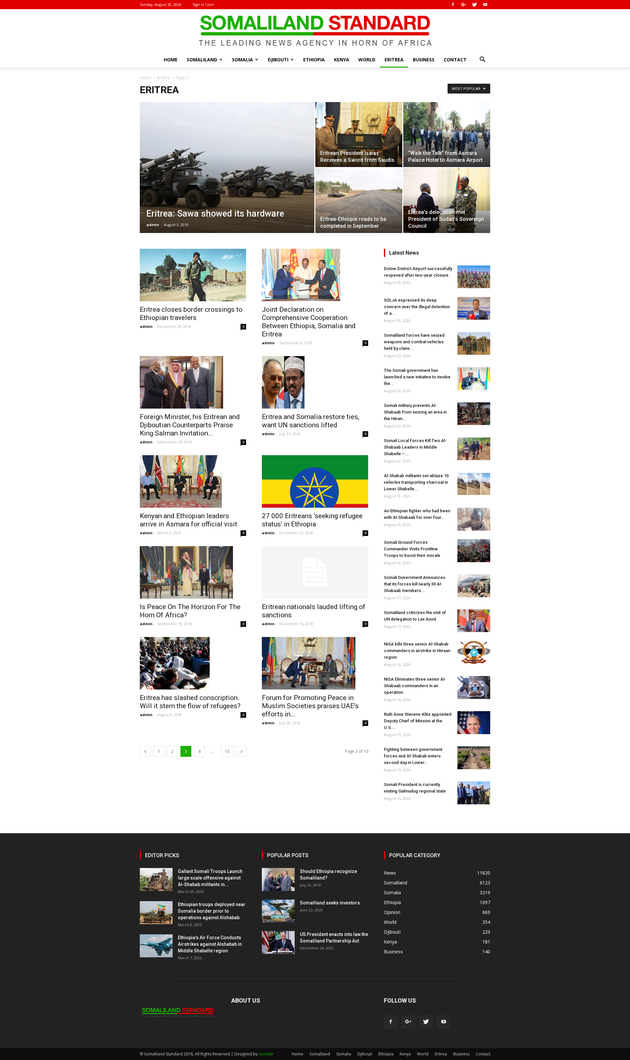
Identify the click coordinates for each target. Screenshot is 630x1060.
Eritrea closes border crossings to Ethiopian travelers (191, 314)
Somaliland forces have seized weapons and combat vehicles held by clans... (414, 342)
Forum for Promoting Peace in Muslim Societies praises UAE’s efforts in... (310, 706)
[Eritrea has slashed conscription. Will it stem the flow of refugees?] (193, 663)
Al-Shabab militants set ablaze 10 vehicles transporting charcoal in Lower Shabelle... (416, 482)
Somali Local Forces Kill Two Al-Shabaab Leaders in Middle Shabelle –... (415, 447)
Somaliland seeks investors (330, 902)
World (366, 59)
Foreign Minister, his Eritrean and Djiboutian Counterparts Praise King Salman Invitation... (190, 425)
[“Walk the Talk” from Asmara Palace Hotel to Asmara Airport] (446, 134)
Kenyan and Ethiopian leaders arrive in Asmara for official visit (188, 520)
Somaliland (202, 59)
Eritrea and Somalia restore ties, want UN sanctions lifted (310, 421)
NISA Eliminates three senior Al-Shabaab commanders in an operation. (415, 686)
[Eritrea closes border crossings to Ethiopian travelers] (193, 275)
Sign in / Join (203, 4)
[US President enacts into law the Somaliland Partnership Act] (278, 942)
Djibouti (278, 59)
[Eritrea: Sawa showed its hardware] (227, 178)
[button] (482, 60)
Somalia (242, 59)
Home (171, 59)
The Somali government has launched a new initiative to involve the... (417, 377)
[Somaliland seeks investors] (278, 911)
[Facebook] (453, 4)
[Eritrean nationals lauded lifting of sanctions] (315, 572)
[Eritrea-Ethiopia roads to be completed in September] (358, 200)
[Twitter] (474, 4)
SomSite (266, 1054)
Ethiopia (314, 59)
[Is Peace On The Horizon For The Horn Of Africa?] (193, 572)
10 (227, 751)
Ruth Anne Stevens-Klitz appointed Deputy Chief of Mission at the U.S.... (418, 721)
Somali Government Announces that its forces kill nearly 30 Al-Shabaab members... (414, 584)
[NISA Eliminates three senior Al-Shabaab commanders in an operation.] (473, 687)
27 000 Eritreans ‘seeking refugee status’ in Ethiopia (312, 520)
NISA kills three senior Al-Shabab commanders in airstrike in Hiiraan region (417, 651)
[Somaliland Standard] (315, 31)
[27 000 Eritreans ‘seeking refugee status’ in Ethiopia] (315, 481)
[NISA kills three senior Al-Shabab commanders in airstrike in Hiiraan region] (473, 652)
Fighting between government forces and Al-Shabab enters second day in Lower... (413, 756)
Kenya (341, 59)
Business (423, 59)
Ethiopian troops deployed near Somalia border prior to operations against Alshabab (211, 911)
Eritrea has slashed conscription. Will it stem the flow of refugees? (190, 702)
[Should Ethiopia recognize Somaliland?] (278, 879)
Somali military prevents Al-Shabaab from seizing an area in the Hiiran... (415, 412)
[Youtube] (485, 4)
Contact (455, 59)
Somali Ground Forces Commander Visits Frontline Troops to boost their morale (412, 549)
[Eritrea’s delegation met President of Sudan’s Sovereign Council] (446, 200)
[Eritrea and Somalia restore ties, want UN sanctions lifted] (315, 382)
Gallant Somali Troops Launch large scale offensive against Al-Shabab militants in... (210, 878)
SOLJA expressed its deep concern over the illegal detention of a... (417, 307)
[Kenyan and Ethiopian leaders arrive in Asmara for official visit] (193, 481)
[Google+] (464, 4)
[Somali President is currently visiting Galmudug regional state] (473, 792)
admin (152, 224)
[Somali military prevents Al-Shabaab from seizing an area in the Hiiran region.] (473, 413)
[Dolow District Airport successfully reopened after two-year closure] (473, 276)
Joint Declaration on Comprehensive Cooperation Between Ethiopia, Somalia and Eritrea (309, 322)
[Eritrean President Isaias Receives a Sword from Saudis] (358, 134)
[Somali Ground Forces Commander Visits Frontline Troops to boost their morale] (473, 550)
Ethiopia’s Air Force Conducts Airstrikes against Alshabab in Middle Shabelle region (210, 944)
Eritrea (394, 59)
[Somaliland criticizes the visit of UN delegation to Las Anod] (473, 620)
